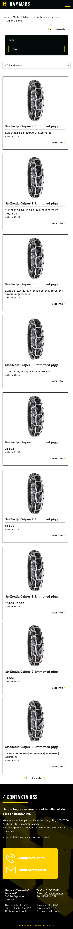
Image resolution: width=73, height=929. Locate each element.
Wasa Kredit (44, 837)
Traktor (54, 17)
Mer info (58, 142)
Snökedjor (41, 17)
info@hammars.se (30, 824)
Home (6, 17)
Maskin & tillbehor (22, 17)
